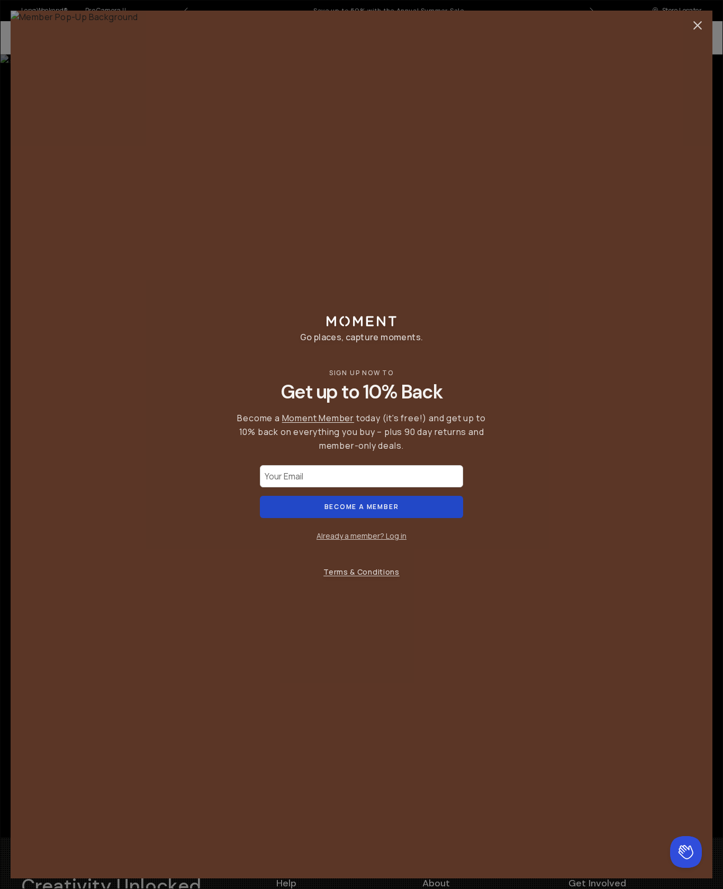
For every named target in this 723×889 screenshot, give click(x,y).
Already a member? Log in (361, 536)
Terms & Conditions (361, 572)
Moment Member (318, 418)
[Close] (697, 25)
